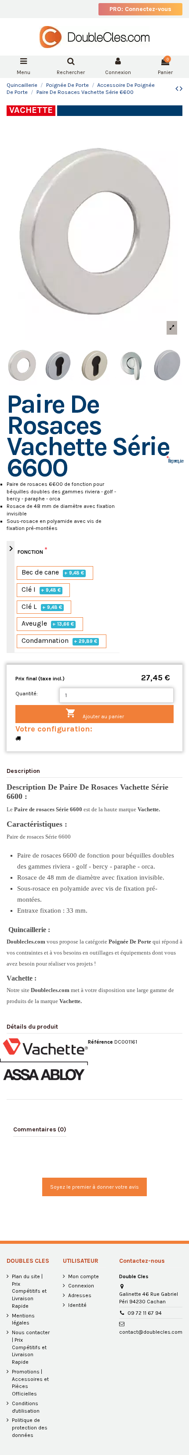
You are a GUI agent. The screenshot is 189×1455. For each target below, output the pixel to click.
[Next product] (181, 88)
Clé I (41, 589)
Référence (100, 1042)
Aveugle (48, 623)
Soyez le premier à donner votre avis (94, 1187)
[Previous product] (177, 88)
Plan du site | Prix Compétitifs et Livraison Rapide (29, 1291)
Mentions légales (23, 1319)
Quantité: (26, 693)
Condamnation (60, 641)
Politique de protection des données (29, 1427)
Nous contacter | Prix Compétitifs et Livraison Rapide (31, 1347)
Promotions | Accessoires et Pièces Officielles (30, 1383)
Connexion (81, 1286)
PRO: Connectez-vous (140, 9)
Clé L (42, 607)
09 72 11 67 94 (144, 1313)
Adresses (79, 1295)
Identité (77, 1305)
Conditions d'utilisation (26, 1407)
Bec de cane (53, 572)
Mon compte (83, 1276)
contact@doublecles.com (150, 1332)
